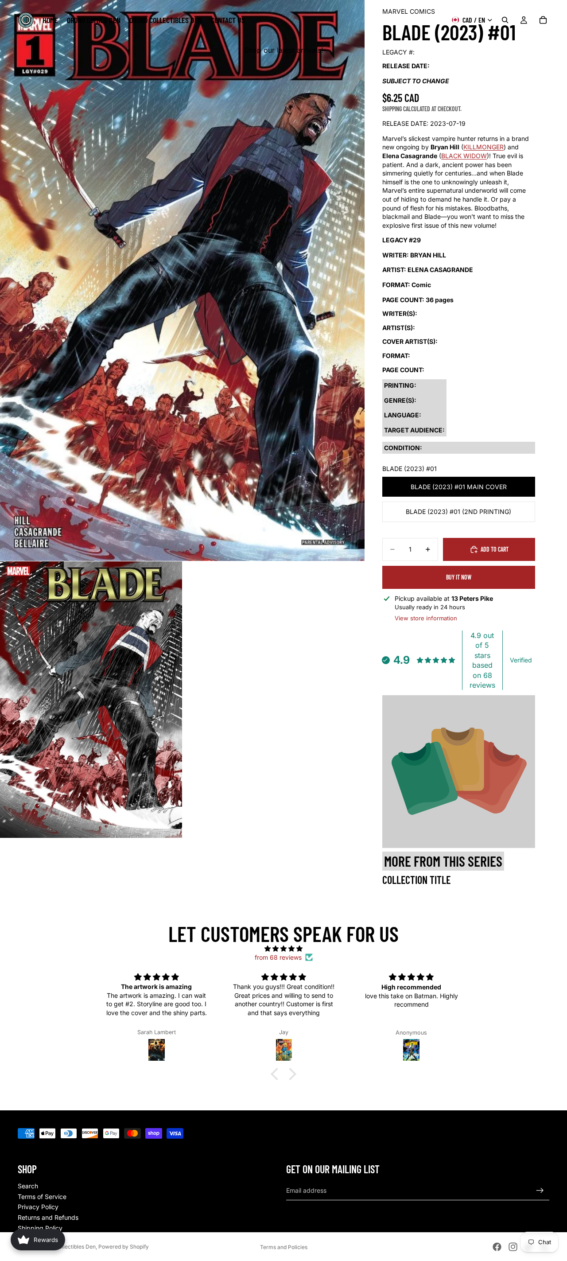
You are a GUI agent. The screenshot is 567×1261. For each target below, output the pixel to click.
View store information (426, 618)
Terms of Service (42, 1196)
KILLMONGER (483, 147)
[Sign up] (540, 1190)
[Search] (505, 20)
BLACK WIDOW (464, 156)
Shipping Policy (40, 1228)
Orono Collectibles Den (67, 1246)
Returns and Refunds (48, 1217)
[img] (283, 948)
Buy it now (458, 577)
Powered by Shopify (123, 1246)
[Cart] (543, 20)
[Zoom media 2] (91, 699)
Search (28, 1186)
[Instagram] (513, 1247)
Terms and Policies (283, 1247)
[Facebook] (497, 1247)
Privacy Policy (38, 1206)
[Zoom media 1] (182, 280)
